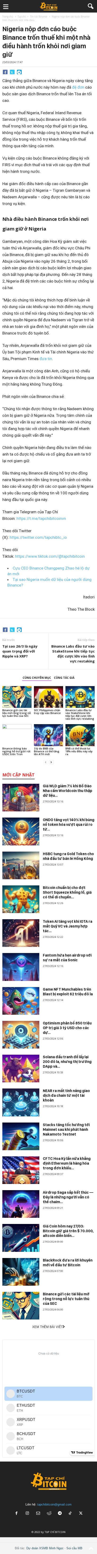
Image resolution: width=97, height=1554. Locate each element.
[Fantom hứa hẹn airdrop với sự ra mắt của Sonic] (20, 967)
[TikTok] (70, 1513)
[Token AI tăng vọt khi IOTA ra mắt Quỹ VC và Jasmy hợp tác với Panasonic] (20, 933)
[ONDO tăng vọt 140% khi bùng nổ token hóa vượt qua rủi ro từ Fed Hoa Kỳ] (20, 831)
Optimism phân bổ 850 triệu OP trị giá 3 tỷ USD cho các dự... (67, 1028)
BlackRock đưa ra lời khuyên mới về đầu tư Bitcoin (68, 1262)
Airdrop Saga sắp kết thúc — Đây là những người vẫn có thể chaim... (68, 1197)
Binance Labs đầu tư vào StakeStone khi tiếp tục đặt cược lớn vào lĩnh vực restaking (73, 653)
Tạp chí (22, 16)
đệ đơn (78, 87)
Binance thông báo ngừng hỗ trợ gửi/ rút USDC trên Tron (16, 751)
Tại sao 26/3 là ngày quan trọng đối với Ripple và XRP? (19, 651)
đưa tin (46, 358)
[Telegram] (19, 72)
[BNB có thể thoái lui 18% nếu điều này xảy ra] (80, 735)
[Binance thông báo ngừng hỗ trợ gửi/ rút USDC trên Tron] (17, 735)
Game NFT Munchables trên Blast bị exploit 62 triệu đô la (68, 991)
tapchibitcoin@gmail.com (54, 1504)
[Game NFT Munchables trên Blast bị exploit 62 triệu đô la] (20, 1001)
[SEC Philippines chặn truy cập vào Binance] (48, 697)
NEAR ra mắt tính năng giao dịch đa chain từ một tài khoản (66, 1095)
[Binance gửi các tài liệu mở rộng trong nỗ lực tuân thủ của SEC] (17, 697)
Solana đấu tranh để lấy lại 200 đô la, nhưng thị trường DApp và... (67, 1062)
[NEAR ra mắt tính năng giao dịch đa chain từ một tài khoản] (20, 1102)
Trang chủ (7, 16)
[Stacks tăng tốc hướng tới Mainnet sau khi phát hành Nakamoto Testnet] (20, 1136)
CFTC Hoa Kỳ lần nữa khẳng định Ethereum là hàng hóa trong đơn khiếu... (67, 1163)
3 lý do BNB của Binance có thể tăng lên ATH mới (46, 751)
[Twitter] (12, 72)
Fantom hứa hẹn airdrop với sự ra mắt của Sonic (67, 957)
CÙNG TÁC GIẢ (64, 678)
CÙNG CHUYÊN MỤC (37, 678)
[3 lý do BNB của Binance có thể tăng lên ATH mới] (48, 735)
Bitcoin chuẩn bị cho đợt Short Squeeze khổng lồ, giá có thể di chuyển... (67, 892)
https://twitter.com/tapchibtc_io (38, 537)
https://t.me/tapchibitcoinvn (41, 518)
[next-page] (51, 762)
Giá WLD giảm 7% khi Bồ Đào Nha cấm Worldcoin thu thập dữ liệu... (67, 791)
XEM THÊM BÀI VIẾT (47, 1327)
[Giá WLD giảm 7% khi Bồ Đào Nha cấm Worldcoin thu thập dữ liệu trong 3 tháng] (20, 797)
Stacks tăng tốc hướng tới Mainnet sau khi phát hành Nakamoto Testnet (66, 1129)
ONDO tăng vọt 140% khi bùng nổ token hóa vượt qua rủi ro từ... (68, 824)
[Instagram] (27, 1513)
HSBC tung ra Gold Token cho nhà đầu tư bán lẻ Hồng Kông (68, 856)
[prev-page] (45, 762)
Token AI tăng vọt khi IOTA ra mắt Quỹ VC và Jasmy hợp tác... (67, 926)
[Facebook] (5, 72)
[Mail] (38, 1513)
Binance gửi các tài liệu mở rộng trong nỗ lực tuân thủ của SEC (16, 713)
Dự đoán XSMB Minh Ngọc (45, 1548)
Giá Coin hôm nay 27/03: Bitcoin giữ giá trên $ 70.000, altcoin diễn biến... (68, 1231)
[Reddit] (49, 1513)
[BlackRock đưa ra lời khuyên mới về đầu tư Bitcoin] (20, 1272)
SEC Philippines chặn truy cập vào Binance (47, 711)
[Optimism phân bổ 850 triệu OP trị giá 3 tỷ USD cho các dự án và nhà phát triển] (20, 1035)
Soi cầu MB (74, 1548)
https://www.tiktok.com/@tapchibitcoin (50, 556)
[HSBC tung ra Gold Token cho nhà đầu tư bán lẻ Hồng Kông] (20, 865)
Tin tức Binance (38, 16)
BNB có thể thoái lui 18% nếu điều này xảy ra (79, 751)
